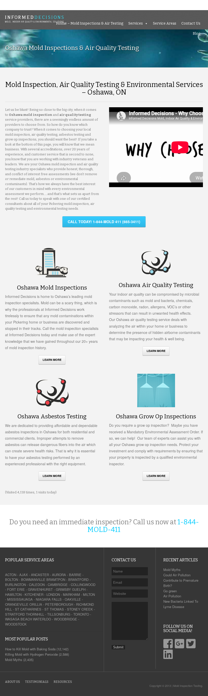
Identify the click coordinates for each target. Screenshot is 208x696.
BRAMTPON (55, 579)
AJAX (23, 574)
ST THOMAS (54, 609)
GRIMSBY (63, 589)
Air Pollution (172, 596)
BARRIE (75, 574)
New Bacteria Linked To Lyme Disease (180, 604)
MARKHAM (71, 594)
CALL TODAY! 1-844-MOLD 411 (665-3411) (104, 221)
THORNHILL (35, 614)
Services (128, 5)
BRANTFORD (78, 579)
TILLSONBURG (58, 614)
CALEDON (37, 584)
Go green (170, 590)
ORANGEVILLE (16, 604)
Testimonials (36, 681)
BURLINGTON (15, 584)
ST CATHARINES (28, 609)
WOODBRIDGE (65, 619)
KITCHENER (34, 594)
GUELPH (78, 589)
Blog (201, 5)
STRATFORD (15, 614)
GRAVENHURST (40, 589)
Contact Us (183, 5)
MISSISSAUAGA (20, 599)
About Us (12, 681)
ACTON (10, 574)
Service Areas (157, 5)
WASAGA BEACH (18, 619)
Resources (63, 681)
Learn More (52, 360)
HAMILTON (13, 594)
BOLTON (11, 579)
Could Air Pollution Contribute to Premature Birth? (180, 580)
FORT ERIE (16, 589)
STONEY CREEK (80, 609)
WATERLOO (42, 619)
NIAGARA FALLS (49, 599)
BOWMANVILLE (33, 579)
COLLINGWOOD (83, 584)
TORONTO (81, 614)
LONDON (53, 594)
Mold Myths (172, 569)
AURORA (59, 574)
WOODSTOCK (16, 624)
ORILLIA (35, 604)
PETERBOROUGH (59, 604)
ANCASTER (40, 574)
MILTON (89, 594)
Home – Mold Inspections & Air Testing (82, 5)
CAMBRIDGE (58, 584)
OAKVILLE (73, 599)
